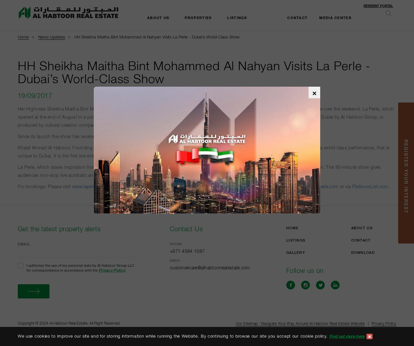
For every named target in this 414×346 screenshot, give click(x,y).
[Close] (369, 336)
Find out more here (347, 336)
